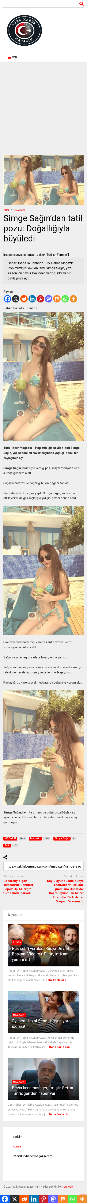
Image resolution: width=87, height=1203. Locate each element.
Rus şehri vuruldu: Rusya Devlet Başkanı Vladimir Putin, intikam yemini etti (40, 954)
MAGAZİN (18, 1015)
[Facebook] (7, 298)
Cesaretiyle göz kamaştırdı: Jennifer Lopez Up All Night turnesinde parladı (18, 887)
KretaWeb (67, 1186)
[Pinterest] (40, 298)
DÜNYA (17, 942)
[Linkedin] (32, 298)
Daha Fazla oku (56, 980)
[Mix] (57, 298)
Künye (17, 1146)
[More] (73, 298)
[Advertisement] (43, 105)
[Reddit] (24, 298)
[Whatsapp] (65, 298)
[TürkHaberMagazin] (43, 30)
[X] (15, 298)
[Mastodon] (48, 298)
